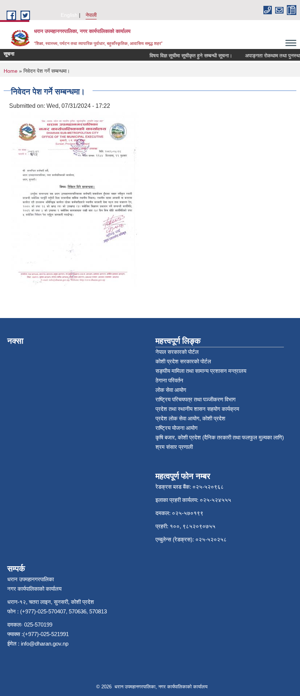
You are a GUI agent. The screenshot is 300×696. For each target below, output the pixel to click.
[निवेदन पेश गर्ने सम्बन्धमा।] (75, 199)
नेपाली (91, 15)
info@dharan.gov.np (44, 643)
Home (11, 71)
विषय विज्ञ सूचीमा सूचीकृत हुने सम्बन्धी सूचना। (186, 55)
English (69, 15)
